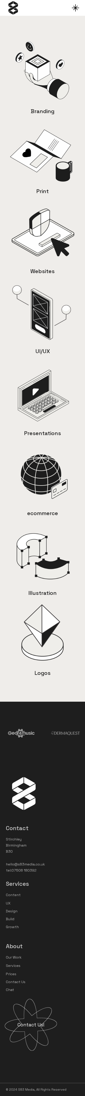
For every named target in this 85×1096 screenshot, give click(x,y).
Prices (11, 974)
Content (13, 895)
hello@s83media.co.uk (25, 864)
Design (11, 911)
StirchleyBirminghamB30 (16, 845)
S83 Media (26, 1089)
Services (13, 965)
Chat (10, 989)
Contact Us (15, 982)
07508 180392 (24, 870)
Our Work (14, 957)
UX (8, 903)
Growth (12, 927)
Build (10, 919)
